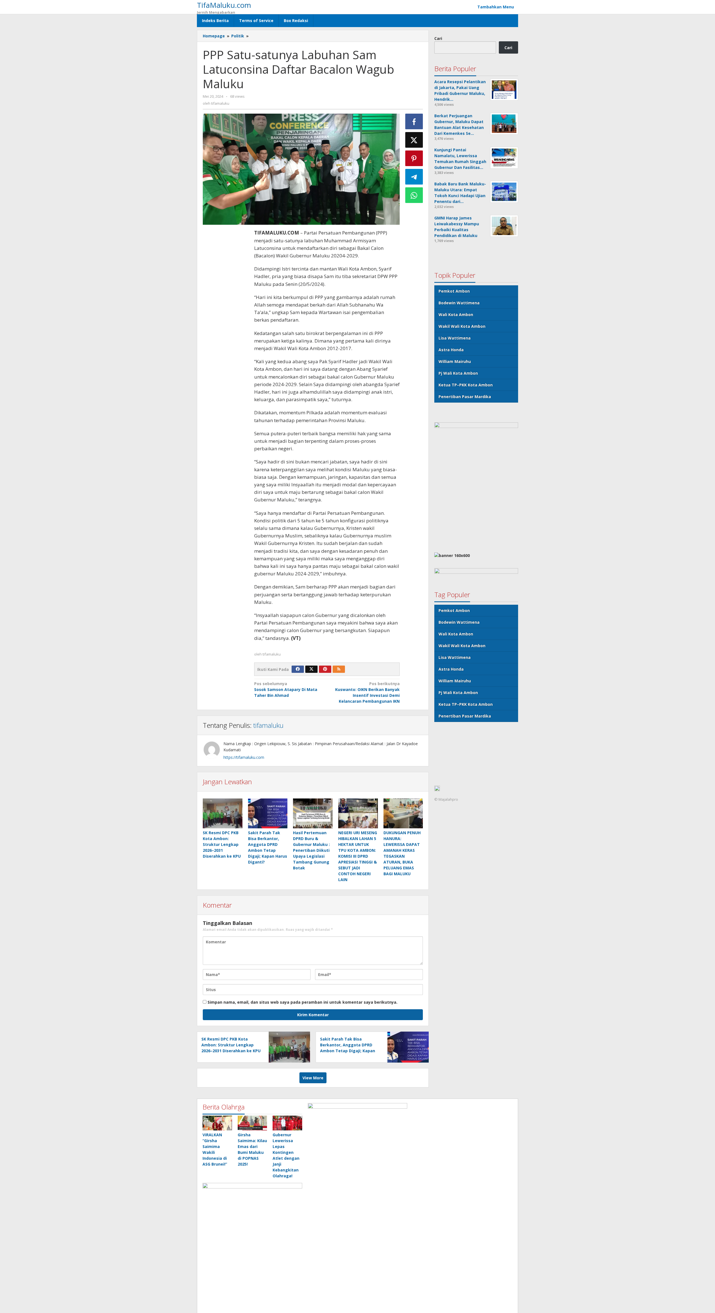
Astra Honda (451, 349)
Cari (438, 38)
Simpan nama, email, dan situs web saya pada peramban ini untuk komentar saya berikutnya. (302, 1002)
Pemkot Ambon (454, 290)
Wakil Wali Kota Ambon (461, 326)
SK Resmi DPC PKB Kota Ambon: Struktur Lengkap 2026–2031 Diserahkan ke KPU (222, 844)
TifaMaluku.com (224, 5)
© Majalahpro (446, 799)
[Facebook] (298, 669)
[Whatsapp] (414, 195)
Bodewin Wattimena (459, 302)
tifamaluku (268, 725)
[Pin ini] (414, 158)
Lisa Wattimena (454, 337)
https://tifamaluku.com (243, 757)
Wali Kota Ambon (455, 314)
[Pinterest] (325, 669)
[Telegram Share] (414, 177)
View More (312, 1077)
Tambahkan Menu (495, 6)
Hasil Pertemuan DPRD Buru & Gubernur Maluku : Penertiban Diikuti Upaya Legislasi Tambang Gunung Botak (311, 850)
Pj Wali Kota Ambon (458, 373)
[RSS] (339, 669)
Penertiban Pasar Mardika (464, 396)
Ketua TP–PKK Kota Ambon (465, 384)
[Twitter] (311, 669)
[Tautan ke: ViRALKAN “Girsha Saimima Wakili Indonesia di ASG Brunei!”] (217, 1123)
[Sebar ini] (414, 121)
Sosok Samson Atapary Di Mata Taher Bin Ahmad (285, 689)
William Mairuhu (454, 361)
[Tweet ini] (414, 140)
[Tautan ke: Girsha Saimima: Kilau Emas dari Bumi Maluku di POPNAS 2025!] (252, 1123)
